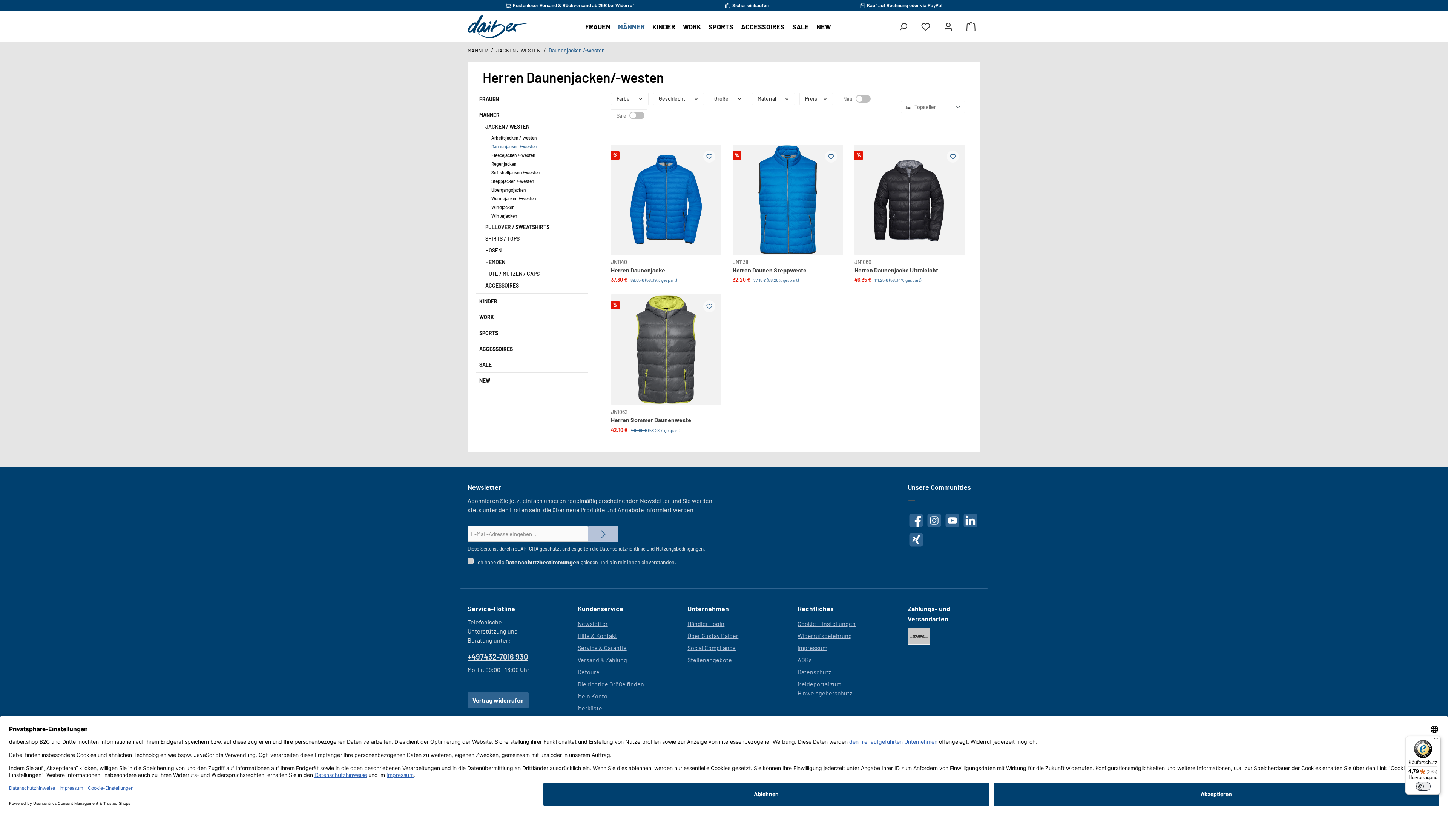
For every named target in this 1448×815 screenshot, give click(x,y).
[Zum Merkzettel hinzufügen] (709, 157)
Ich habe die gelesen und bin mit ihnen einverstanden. (576, 562)
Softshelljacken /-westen (515, 172)
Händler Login (705, 623)
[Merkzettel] (925, 27)
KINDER (488, 301)
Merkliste (590, 708)
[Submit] (603, 534)
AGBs (805, 659)
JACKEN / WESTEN (507, 126)
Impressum (812, 647)
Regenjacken (504, 163)
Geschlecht (672, 98)
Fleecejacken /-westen (513, 155)
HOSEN (493, 250)
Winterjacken (504, 215)
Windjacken (503, 207)
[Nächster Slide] (709, 191)
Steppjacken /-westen (512, 181)
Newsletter (593, 623)
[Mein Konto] (948, 27)
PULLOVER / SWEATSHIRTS (517, 227)
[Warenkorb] (971, 27)
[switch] (1423, 786)
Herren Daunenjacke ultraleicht (896, 270)
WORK (486, 317)
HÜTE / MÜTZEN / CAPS (512, 274)
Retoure (589, 671)
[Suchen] (903, 27)
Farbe (623, 98)
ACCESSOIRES (502, 285)
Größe (721, 98)
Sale (636, 115)
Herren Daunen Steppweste (770, 270)
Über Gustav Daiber (712, 635)
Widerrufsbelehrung (825, 635)
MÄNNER (489, 115)
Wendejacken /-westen (513, 198)
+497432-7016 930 (498, 656)
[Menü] (1435, 740)
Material (767, 98)
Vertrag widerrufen (498, 700)
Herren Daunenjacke (638, 270)
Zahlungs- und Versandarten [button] (929, 613)
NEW (484, 380)
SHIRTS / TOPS (502, 238)
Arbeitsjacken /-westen (514, 137)
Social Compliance (711, 647)
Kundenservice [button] (600, 608)
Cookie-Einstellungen (827, 623)
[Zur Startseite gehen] (497, 26)
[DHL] (919, 636)
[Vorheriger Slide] (623, 191)
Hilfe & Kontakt (597, 635)
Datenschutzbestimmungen (542, 562)
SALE (485, 364)
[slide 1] (909, 200)
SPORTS (488, 333)
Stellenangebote (709, 659)
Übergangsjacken (508, 189)
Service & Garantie (602, 647)
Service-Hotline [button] (491, 608)
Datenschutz (814, 671)
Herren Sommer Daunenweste (651, 419)
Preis (811, 98)
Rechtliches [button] (816, 608)
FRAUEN (489, 99)
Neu (863, 99)
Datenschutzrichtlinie (623, 549)
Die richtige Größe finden (611, 683)
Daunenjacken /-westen (514, 146)
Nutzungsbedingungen (680, 549)
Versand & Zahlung (602, 659)
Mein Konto (592, 696)
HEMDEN (495, 262)
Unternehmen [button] (708, 608)
